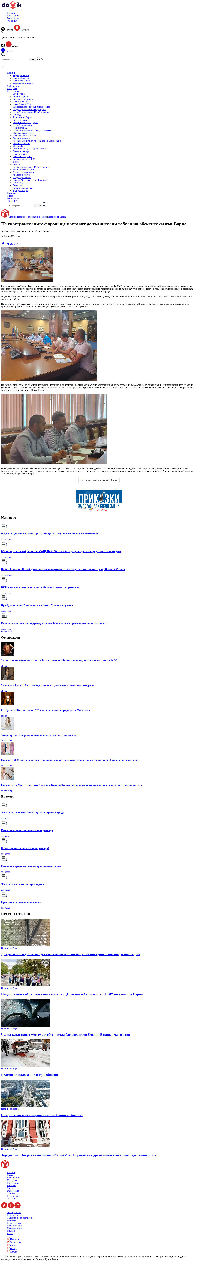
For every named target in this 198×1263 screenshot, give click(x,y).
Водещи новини (21, 75)
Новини (11, 13)
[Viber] (3, 240)
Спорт (10, 195)
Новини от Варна (57, 217)
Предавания (13, 15)
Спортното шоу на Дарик (25, 122)
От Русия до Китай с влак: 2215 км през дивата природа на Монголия (45, 710)
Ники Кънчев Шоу (22, 104)
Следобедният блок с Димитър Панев (31, 107)
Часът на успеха (21, 182)
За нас (10, 1233)
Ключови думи (14, 1228)
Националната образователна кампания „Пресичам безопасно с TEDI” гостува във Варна (72, 994)
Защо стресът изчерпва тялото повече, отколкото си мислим (39, 735)
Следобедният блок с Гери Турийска (31, 112)
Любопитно (13, 86)
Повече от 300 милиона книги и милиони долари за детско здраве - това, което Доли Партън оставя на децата (70, 759)
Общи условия (14, 1212)
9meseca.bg (6, 740)
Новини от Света (21, 80)
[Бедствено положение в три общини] (25, 1066)
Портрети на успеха (22, 156)
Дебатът (17, 164)
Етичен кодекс (14, 1223)
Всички (5, 631)
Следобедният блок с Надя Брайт (29, 109)
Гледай (8, 51)
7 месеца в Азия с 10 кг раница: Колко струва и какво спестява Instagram (47, 685)
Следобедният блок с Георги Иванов (31, 167)
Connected (18, 185)
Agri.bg (13, 1252)
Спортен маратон (21, 143)
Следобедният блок (22, 125)
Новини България (21, 78)
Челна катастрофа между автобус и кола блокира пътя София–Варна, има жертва (65, 1034)
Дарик (12, 217)
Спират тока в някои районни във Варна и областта (42, 1115)
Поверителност (14, 1215)
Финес (16, 162)
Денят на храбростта (23, 188)
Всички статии (14, 1225)
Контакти (11, 1220)
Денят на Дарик (20, 96)
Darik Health (13, 18)
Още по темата (20, 154)
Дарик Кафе (19, 94)
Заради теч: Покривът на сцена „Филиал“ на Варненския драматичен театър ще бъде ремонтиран (78, 1155)
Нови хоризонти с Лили (25, 135)
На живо (11, 193)
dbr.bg (4, 666)
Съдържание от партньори (20, 1218)
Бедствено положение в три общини (29, 1075)
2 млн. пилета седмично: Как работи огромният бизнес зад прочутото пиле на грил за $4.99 (59, 660)
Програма (12, 88)
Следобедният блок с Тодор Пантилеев (32, 130)
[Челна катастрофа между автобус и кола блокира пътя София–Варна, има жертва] (25, 1025)
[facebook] (3, 244)
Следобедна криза (22, 177)
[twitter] (11, 244)
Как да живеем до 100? (24, 159)
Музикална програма (23, 133)
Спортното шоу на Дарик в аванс (29, 148)
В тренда (17, 114)
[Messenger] (8, 240)
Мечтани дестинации (23, 169)
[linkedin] (7, 244)
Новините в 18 (20, 101)
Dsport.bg (14, 1239)
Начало (10, 1175)
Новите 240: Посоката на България (30, 180)
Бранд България (20, 190)
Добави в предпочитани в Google (100, 480)
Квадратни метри (21, 175)
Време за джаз (20, 120)
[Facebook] (12, 240)
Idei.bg (13, 1245)
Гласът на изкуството (23, 172)
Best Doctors (13, 1196)
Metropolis (18, 146)
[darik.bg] (11, 8)
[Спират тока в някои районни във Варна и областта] (25, 1106)
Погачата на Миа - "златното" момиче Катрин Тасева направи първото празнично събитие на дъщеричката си (72, 784)
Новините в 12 (20, 128)
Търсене (11, 1193)
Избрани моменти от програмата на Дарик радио (37, 141)
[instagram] (17, 1207)
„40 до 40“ (12, 21)
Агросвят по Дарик (22, 117)
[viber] (16, 244)
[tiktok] (4, 1207)
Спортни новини (21, 138)
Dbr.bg (13, 1248)
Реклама (11, 1231)
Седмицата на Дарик (23, 99)
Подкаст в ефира (21, 151)
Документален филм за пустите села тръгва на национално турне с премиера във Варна (70, 954)
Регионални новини (23, 83)
